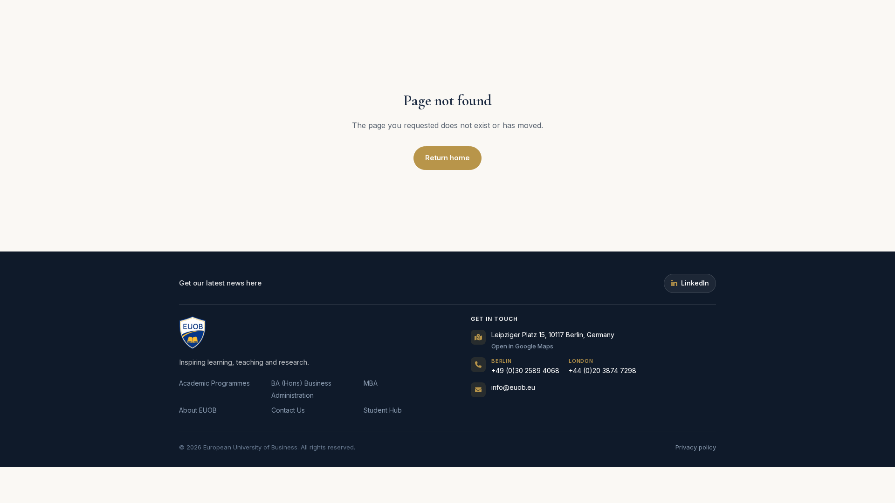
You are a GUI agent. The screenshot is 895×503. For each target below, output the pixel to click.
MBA (371, 383)
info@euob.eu (513, 387)
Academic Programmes (214, 383)
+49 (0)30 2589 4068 (525, 366)
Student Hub (383, 410)
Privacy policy (695, 447)
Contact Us (288, 410)
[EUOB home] (192, 332)
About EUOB (198, 410)
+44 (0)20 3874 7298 (602, 366)
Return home (447, 157)
